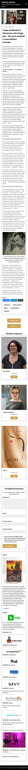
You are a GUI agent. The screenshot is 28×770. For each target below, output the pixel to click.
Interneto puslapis (7, 529)
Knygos (5, 308)
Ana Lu (5, 470)
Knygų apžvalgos (15, 308)
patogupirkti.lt (12, 654)
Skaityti (14, 376)
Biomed (11, 703)
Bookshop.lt (12, 665)
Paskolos (11, 688)
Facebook (7, 300)
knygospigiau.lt (13, 677)
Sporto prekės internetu (15, 720)
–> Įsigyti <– (6, 608)
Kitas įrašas (14, 326)
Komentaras (6, 497)
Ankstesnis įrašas (14, 320)
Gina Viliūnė (6, 371)
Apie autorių (7, 304)
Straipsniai (6, 311)
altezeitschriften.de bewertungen (11, 756)
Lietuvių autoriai (8, 2)
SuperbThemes (24, 767)
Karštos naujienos (17, 304)
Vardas (5, 513)
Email (21, 300)
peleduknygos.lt (13, 645)
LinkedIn (14, 300)
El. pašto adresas (7, 521)
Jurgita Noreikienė (8, 412)
